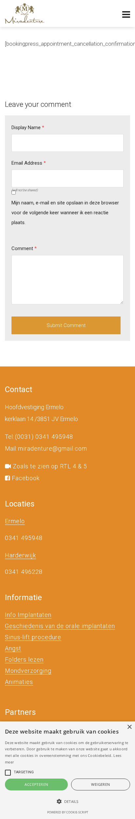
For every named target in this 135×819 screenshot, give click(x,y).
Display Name (27, 127)
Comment (24, 248)
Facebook (25, 478)
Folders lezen (24, 659)
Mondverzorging (28, 670)
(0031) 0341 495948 (44, 436)
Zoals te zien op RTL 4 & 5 (49, 466)
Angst (13, 648)
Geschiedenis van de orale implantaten (60, 625)
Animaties (19, 681)
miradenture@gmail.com (52, 448)
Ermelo (15, 521)
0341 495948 (24, 537)
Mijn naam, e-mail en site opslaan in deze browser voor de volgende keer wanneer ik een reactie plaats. (65, 212)
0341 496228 (24, 571)
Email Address (28, 163)
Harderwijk (20, 555)
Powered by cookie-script (67, 812)
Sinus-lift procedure (33, 637)
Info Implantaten (28, 614)
